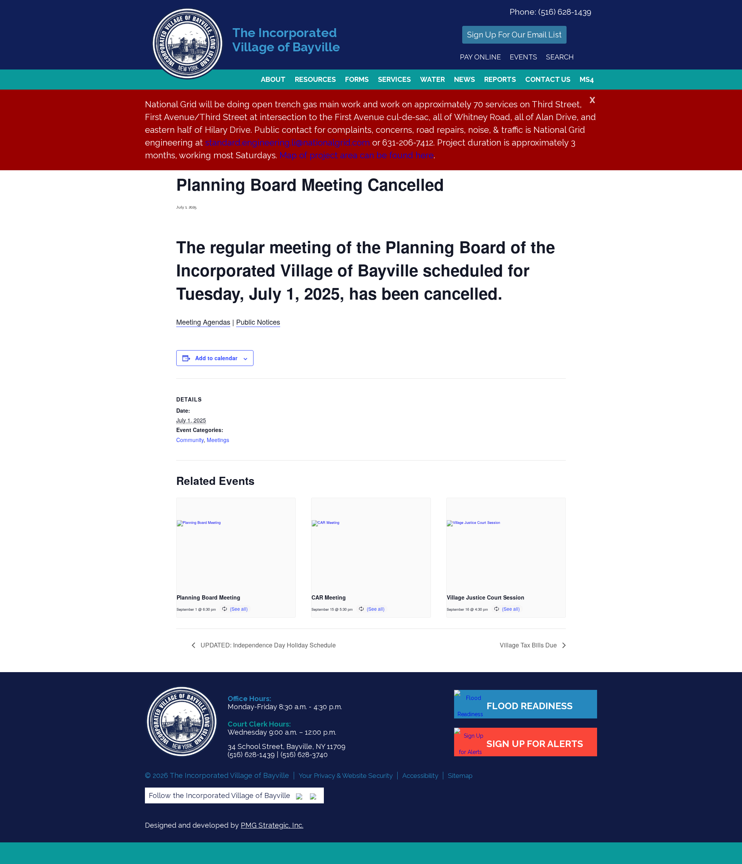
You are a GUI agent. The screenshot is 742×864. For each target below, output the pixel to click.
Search (560, 57)
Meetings (218, 440)
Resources (315, 79)
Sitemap (460, 775)
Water (432, 79)
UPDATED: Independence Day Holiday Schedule (267, 644)
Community (190, 440)
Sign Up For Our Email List (514, 34)
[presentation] (236, 542)
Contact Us (547, 79)
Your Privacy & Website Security (346, 775)
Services (394, 79)
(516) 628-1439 (564, 12)
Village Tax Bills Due (529, 644)
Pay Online (480, 57)
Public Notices (258, 322)
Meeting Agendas (203, 322)
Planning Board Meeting (208, 597)
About (273, 79)
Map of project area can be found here (356, 155)
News (464, 79)
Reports (500, 79)
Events (523, 57)
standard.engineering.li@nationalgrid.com (287, 142)
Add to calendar (216, 358)
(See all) (239, 608)
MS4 (587, 79)
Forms (357, 79)
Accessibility (420, 775)
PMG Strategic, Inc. (272, 825)
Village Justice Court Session (485, 597)
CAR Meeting (328, 597)
